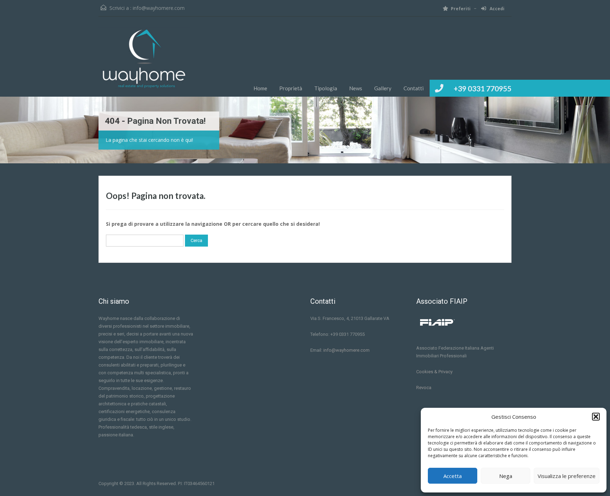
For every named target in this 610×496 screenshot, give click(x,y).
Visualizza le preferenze (567, 475)
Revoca (423, 387)
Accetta (452, 475)
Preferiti (461, 9)
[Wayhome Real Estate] (144, 62)
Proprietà (290, 88)
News (355, 88)
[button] (595, 416)
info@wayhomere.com (159, 8)
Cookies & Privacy (434, 371)
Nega (505, 475)
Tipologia (325, 88)
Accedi (496, 9)
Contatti (413, 88)
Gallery (382, 88)
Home (260, 88)
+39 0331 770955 (483, 88)
